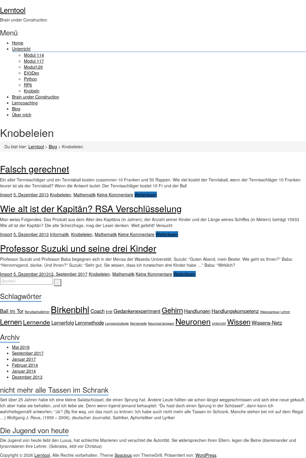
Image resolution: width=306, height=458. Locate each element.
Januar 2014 (24, 371)
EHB (109, 311)
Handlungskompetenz (235, 310)
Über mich (21, 115)
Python (30, 79)
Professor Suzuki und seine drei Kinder (78, 248)
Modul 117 (34, 61)
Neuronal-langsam (161, 323)
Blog (16, 109)
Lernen (11, 321)
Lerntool (12, 9)
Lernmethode (89, 322)
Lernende (36, 321)
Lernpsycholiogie (117, 323)
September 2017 (28, 353)
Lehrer (285, 311)
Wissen (238, 321)
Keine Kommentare (115, 195)
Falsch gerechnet (34, 168)
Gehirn (172, 310)
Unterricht (21, 49)
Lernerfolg (62, 322)
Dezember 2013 (27, 377)
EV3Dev (31, 73)
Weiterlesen (145, 195)
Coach (98, 310)
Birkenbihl (70, 309)
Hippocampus (269, 311)
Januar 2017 (24, 359)
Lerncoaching (25, 103)
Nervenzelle (138, 323)
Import (6, 195)
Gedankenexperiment (137, 310)
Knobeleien (60, 195)
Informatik (59, 234)
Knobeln (31, 91)
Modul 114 (34, 55)
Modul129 (33, 67)
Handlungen (197, 310)
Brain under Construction (35, 97)
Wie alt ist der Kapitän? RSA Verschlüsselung (91, 208)
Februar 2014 (25, 365)
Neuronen (193, 321)
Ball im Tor (12, 310)
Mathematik (85, 195)
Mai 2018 (21, 347)
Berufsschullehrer (37, 311)
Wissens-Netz (267, 322)
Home (17, 43)
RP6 (28, 85)
